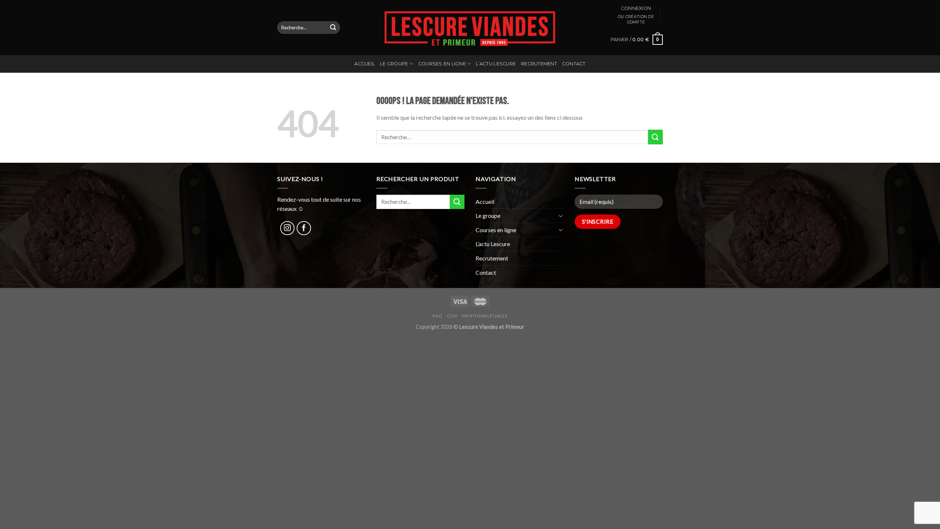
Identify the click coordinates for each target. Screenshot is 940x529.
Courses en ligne (442, 63)
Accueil (364, 63)
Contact (574, 63)
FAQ (437, 316)
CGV (452, 316)
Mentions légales (484, 316)
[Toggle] (561, 215)
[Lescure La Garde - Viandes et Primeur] (470, 27)
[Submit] (333, 27)
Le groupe (394, 63)
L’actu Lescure (496, 63)
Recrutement (539, 63)
